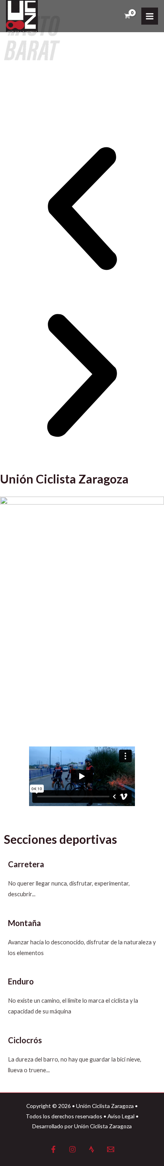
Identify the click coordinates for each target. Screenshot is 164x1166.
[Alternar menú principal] (149, 16)
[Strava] (91, 1149)
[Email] (110, 1149)
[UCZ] (22, 16)
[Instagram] (72, 1149)
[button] (82, 210)
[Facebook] (53, 1149)
